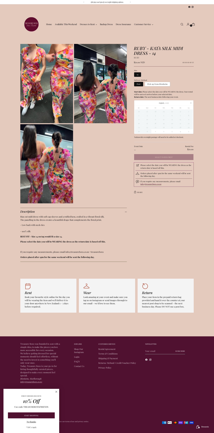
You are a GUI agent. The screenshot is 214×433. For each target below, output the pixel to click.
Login (76, 356)
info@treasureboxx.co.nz (150, 184)
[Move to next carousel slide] (191, 328)
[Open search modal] (181, 24)
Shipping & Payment (108, 358)
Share (140, 192)
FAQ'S (77, 361)
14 (137, 74)
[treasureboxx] (31, 24)
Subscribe (180, 351)
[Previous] (84, 2)
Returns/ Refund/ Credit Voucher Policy (117, 363)
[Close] (56, 392)
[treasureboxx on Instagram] (192, 7)
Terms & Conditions (108, 353)
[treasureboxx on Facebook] (189, 7)
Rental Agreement (106, 349)
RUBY (136, 57)
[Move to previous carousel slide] (186, 328)
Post (139, 84)
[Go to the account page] (187, 24)
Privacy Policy (104, 367)
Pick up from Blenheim (157, 84)
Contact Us (79, 366)
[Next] (130, 2)
